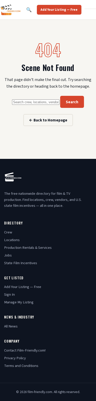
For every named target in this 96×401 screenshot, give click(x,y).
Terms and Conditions (21, 365)
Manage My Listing (19, 302)
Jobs (8, 255)
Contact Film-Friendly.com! (25, 350)
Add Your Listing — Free (59, 9)
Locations (12, 240)
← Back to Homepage (48, 120)
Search (72, 102)
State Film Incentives (20, 263)
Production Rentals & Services (28, 247)
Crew (8, 232)
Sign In (9, 294)
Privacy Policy (15, 358)
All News (11, 326)
